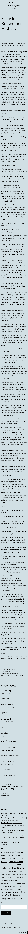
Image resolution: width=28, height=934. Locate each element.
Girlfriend (13, 868)
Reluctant (5, 892)
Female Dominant (10, 675)
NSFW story (14, 3)
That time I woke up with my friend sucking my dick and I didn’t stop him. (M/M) (12, 825)
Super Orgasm (17, 895)
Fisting (18, 865)
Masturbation (14, 880)
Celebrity (18, 855)
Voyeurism (13, 899)
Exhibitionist (18, 858)
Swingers (5, 899)
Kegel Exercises (21, 874)
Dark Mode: (22, 932)
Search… (4, 903)
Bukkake (11, 855)
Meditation (4, 883)
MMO (10, 883)
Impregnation (5, 874)
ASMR (7, 852)
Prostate (13, 886)
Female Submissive (8, 865)
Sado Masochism (14, 892)
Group (21, 868)
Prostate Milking (10, 889)
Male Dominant (13, 877)
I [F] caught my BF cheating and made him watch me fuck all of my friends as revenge (13, 837)
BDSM (11, 852)
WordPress (17, 927)
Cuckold (4, 858)
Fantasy (4, 861)
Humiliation (17, 871)
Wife (20, 898)
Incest (13, 874)
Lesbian (4, 877)
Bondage (5, 855)
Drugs (10, 858)
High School (6, 871)
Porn (17, 675)
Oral (3, 886)
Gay (7, 868)
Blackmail (20, 852)
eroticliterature (14, 673)
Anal (3, 852)
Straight (21, 675)
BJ (16, 852)
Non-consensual (19, 883)
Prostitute (18, 889)
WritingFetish (6, 671)
